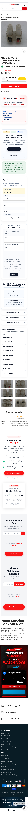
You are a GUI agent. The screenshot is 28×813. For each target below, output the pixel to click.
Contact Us (4, 749)
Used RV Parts (5, 736)
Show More (14, 274)
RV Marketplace (14, 1)
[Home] (14, 5)
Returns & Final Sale (13, 322)
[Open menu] (19, 810)
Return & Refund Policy (8, 769)
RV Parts (4, 1)
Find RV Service (23, 1)
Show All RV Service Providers (13, 607)
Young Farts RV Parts (13, 793)
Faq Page (4, 766)
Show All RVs (13, 554)
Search (24, 8)
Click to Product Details (14, 149)
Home (3, 15)
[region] (14, 243)
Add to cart (14, 86)
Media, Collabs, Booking (9, 775)
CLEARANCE (5, 739)
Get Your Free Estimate (13, 473)
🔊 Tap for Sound (14, 686)
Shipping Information (12, 312)
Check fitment (22, 78)
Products (9, 15)
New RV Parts (5, 733)
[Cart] (24, 4)
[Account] (8, 810)
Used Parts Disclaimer (12, 317)
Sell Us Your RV (6, 758)
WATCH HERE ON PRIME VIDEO (14, 692)
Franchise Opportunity (8, 747)
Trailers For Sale (6, 741)
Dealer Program (6, 761)
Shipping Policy (6, 772)
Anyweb (20, 799)
